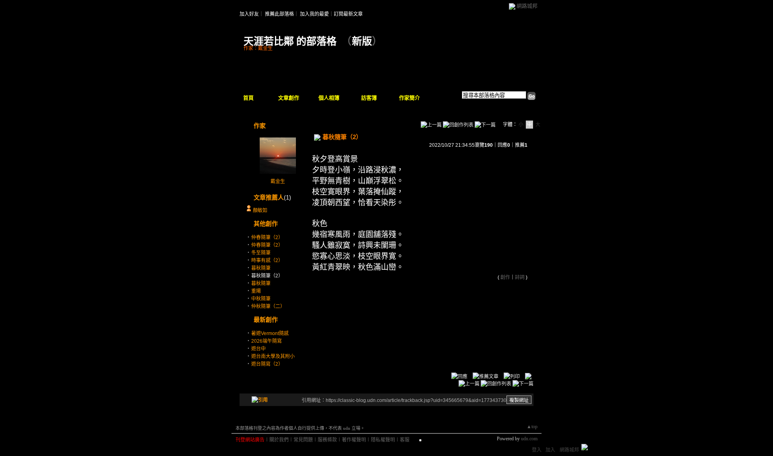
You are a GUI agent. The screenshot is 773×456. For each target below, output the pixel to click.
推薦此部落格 (279, 14)
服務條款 (327, 440)
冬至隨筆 (261, 253)
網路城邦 (527, 6)
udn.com (529, 438)
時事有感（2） (267, 260)
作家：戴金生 (258, 48)
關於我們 (279, 440)
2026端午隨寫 (266, 341)
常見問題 (303, 440)
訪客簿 (369, 98)
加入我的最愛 (314, 14)
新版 (362, 41)
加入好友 (249, 14)
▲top (532, 426)
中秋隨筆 (261, 299)
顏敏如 (260, 210)
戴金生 (278, 181)
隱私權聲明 (383, 440)
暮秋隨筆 (261, 268)
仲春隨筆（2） (267, 237)
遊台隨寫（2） (267, 364)
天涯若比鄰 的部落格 (290, 41)
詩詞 (520, 277)
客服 (404, 440)
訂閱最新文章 (348, 14)
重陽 (256, 291)
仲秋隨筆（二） (268, 306)
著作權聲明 (354, 440)
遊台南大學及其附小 (273, 356)
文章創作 (288, 98)
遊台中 (258, 349)
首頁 (248, 98)
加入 (550, 450)
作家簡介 (409, 98)
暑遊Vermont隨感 (270, 333)
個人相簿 (328, 98)
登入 (537, 450)
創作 (505, 277)
